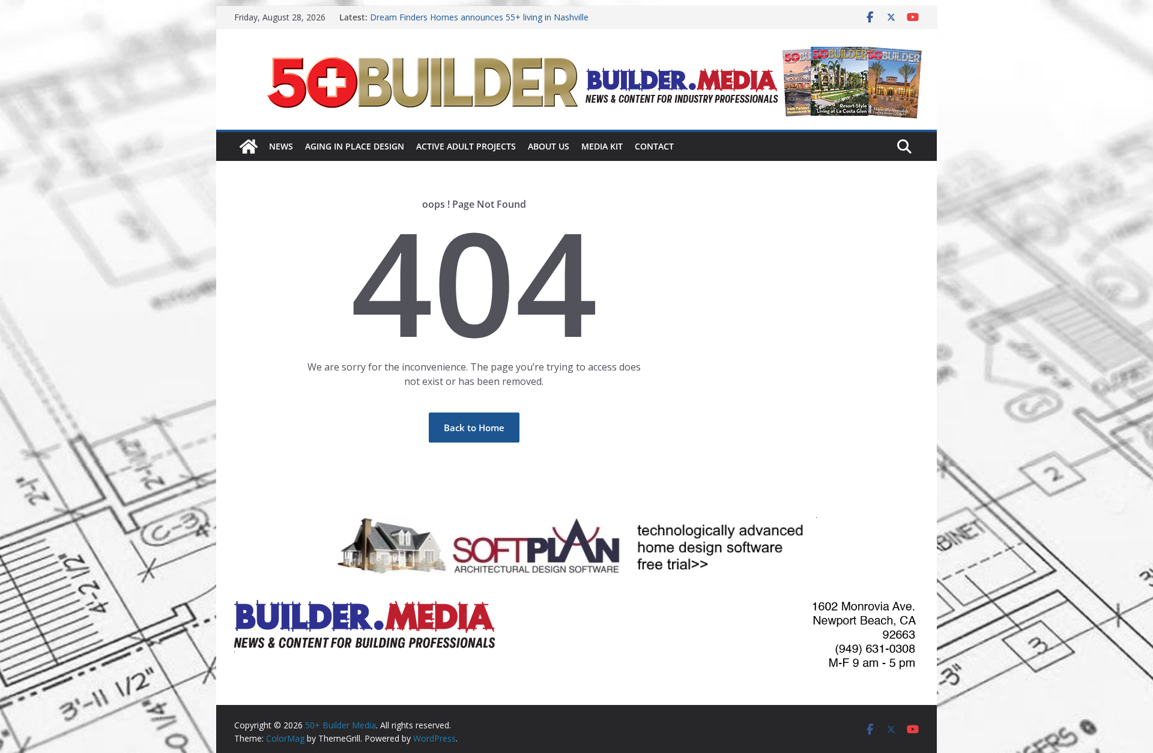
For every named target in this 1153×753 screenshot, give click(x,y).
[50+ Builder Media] (248, 146)
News (281, 146)
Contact (654, 146)
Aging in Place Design (354, 146)
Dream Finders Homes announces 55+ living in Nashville (479, 17)
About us (548, 146)
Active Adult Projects (466, 146)
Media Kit (602, 146)
